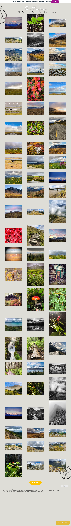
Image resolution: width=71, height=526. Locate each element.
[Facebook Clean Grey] (62, 486)
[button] (32, 12)
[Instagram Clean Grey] (65, 486)
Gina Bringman (36, 8)
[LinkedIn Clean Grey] (67, 486)
